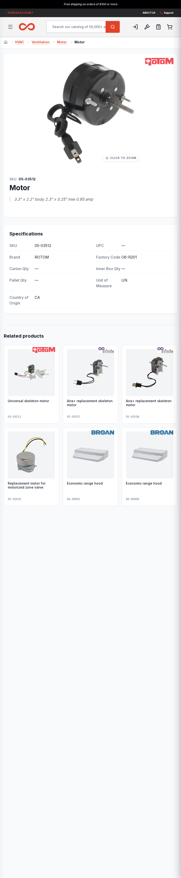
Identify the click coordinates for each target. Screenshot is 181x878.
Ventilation (40, 42)
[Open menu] (10, 27)
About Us (149, 12)
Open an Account (20, 12)
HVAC (19, 42)
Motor (62, 42)
